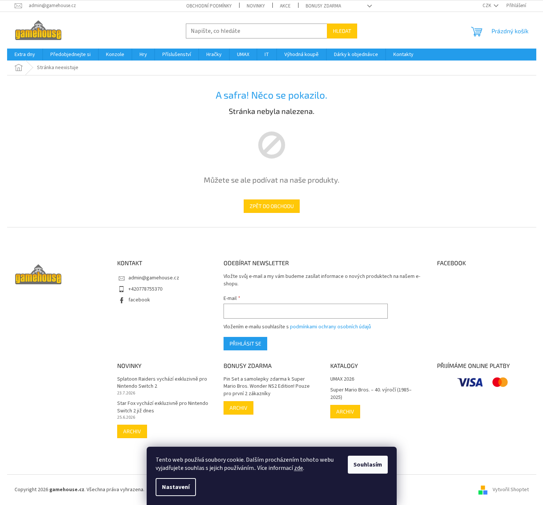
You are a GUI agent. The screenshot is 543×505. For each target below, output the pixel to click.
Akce (285, 6)
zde (298, 468)
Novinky (256, 6)
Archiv (132, 431)
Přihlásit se (245, 343)
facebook (139, 300)
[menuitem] (25, 55)
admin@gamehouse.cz (153, 278)
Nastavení (176, 487)
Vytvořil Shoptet (511, 489)
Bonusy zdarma (323, 6)
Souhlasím (367, 465)
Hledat (342, 31)
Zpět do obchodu (272, 206)
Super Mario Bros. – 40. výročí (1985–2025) (371, 394)
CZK (487, 5)
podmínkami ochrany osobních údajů (330, 327)
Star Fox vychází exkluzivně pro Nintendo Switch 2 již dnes (162, 407)
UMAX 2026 (342, 379)
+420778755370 (145, 289)
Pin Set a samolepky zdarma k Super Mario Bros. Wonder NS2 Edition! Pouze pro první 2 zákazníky (267, 386)
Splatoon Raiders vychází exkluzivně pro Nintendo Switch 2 (162, 383)
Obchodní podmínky (209, 6)
